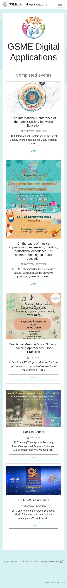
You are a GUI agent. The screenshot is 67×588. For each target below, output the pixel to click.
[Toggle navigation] (60, 4)
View (33, 151)
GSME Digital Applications (27, 4)
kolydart (61, 582)
